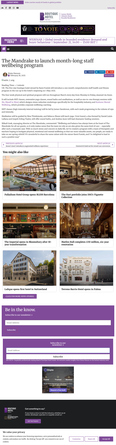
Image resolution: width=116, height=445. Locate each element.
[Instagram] (14, 8)
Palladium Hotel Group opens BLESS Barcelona (29, 194)
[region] (58, 437)
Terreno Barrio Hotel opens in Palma (81, 289)
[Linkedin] (10, 8)
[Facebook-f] (6, 8)
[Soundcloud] (2, 8)
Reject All (91, 439)
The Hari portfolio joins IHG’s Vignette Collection (82, 196)
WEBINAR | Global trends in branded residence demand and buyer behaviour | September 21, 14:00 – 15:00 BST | (68, 41)
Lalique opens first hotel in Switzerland (26, 289)
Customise (76, 439)
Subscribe (111, 8)
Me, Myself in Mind (10, 102)
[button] (8, 49)
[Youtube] (18, 8)
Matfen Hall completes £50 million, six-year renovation (85, 243)
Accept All (106, 439)
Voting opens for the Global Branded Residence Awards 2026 (47, 2)
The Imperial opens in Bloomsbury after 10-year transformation (28, 243)
